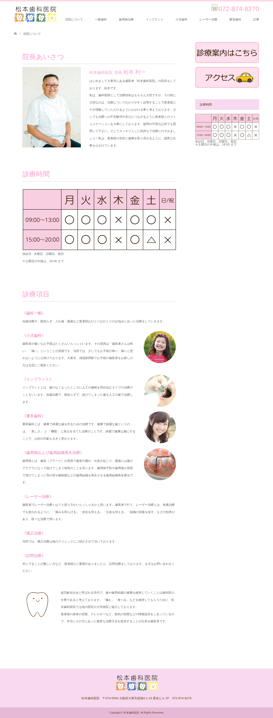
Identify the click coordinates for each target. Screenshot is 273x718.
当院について (74, 19)
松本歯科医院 (131, 712)
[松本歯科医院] (35, 14)
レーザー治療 (208, 19)
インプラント (155, 19)
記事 (256, 19)
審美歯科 (235, 19)
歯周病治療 (126, 19)
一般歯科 (101, 19)
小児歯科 (181, 19)
